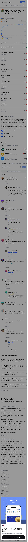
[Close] (24, 499)
